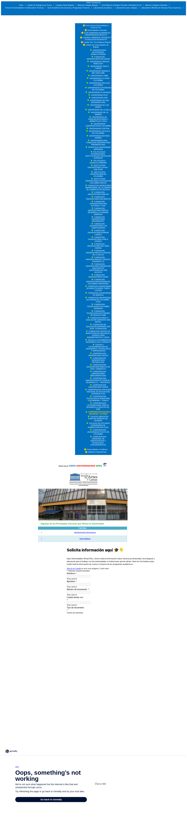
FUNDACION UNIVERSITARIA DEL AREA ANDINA (98, 246)
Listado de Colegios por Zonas (39, 5)
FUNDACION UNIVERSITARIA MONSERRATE (98, 219)
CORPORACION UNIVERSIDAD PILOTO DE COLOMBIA (98, 432)
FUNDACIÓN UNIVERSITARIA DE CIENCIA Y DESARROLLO (98, 259)
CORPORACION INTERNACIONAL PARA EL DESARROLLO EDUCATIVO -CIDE (98, 406)
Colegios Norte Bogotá (65, 5)
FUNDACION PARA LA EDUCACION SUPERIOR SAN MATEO (98, 320)
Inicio (21, 5)
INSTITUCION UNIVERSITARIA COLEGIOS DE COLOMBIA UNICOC (98, 181)
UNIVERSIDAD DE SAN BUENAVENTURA (99, 101)
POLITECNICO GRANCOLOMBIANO (98, 162)
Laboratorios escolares (102, 8)
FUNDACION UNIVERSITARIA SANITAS (98, 193)
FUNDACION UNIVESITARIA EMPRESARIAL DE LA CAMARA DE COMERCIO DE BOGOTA (98, 188)
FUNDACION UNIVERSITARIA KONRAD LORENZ (98, 233)
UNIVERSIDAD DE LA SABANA (99, 113)
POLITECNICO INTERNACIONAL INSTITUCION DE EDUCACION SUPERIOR (98, 155)
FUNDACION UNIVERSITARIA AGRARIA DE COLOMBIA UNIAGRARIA (98, 282)
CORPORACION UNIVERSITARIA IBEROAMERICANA (98, 374)
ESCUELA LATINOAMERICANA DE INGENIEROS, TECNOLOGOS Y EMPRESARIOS (98, 348)
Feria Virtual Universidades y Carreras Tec (97, 26)
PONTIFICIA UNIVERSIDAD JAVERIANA (99, 148)
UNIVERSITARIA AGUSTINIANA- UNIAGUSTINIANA (98, 52)
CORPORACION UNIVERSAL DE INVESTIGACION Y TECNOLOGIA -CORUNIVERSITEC (98, 441)
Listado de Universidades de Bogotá (97, 46)
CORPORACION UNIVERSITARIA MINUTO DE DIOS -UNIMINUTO (98, 367)
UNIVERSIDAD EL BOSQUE (99, 92)
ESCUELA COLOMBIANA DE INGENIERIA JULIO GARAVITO (98, 341)
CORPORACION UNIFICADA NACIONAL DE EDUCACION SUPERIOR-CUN (99, 392)
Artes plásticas (85, 539)
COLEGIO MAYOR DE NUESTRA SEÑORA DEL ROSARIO (98, 419)
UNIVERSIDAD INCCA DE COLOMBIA (99, 84)
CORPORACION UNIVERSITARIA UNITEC (98, 354)
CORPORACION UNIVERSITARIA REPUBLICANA (98, 360)
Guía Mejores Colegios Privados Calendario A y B (121, 5)
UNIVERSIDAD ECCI (99, 95)
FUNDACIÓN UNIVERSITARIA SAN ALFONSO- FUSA (98, 204)
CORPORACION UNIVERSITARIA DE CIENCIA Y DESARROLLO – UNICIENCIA (98, 380)
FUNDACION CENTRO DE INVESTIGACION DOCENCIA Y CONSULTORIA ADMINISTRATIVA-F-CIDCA (98, 334)
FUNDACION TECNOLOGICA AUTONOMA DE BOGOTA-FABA (98, 313)
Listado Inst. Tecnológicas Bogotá (97, 42)
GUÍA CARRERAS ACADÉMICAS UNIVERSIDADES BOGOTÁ (97, 34)
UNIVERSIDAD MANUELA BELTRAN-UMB (99, 72)
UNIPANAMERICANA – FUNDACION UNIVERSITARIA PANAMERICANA (98, 143)
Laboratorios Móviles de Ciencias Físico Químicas (161, 8)
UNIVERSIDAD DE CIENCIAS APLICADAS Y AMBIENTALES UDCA (98, 119)
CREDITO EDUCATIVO (97, 452)
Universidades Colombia (97, 30)
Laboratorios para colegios (126, 8)
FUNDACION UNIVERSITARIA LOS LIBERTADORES (98, 226)
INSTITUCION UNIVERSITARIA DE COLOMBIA (98, 174)
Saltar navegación (93, 2)
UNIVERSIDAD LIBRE (99, 76)
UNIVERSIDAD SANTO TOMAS (99, 67)
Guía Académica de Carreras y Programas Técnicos (69, 8)
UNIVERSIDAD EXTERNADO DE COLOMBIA (99, 89)
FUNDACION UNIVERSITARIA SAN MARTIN (98, 198)
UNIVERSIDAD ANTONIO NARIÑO (99, 137)
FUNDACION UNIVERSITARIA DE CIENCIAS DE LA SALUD (98, 253)
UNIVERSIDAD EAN (99, 98)
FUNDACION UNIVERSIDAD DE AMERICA (99, 294)
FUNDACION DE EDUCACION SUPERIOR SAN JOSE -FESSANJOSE (98, 327)
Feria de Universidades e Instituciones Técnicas (24, 8)
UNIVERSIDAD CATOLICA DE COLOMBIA (99, 132)
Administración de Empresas (85, 533)
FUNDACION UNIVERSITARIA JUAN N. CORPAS (98, 239)
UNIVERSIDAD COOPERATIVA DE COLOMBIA (98, 125)
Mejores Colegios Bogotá (88, 5)
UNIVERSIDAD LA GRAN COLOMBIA (99, 79)
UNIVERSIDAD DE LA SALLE (99, 110)
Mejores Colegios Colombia (156, 5)
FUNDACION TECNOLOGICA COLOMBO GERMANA (98, 306)
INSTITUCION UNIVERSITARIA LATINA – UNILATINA (98, 167)
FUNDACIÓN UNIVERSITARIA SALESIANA (98, 58)
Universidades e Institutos (97, 449)
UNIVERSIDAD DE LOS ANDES (99, 106)
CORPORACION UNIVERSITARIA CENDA (98, 386)
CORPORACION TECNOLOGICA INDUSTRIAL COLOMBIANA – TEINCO (98, 398)
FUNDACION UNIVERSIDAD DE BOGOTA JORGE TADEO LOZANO (99, 288)
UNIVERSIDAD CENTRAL (99, 128)
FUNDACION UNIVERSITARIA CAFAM (98, 276)
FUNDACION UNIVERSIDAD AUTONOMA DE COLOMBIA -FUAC (98, 300)
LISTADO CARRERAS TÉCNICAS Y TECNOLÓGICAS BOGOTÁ (97, 38)
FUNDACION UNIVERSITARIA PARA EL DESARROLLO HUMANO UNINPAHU (98, 211)
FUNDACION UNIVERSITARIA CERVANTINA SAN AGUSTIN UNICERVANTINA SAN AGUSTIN (98, 268)
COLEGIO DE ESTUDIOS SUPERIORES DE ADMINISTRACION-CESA (99, 425)
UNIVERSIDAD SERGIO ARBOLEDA (99, 63)
